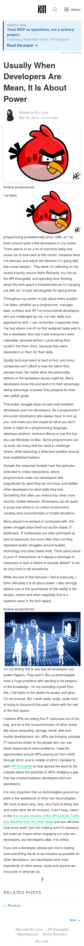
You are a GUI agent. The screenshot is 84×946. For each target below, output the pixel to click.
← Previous (12, 905)
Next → (75, 920)
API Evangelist (21, 766)
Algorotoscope (27, 934)
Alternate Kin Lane (29, 929)
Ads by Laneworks (71, 52)
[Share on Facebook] (42, 879)
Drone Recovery (55, 934)
